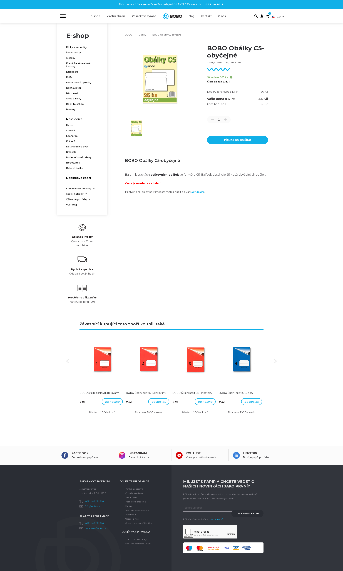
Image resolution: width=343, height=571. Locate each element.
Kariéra (128, 506)
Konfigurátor (73, 87)
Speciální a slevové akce (137, 510)
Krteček (71, 151)
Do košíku (112, 402)
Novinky (71, 109)
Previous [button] (67, 361)
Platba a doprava (134, 488)
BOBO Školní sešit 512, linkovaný (146, 392)
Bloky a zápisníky (76, 47)
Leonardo (72, 135)
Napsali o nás (131, 518)
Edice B (71, 141)
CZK (279, 16)
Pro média (130, 514)
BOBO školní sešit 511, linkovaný (99, 392)
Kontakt (206, 16)
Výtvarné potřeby (76, 199)
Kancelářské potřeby (78, 188)
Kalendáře (72, 71)
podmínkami (215, 519)
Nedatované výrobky (78, 82)
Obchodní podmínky (136, 539)
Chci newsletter (247, 513)
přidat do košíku (237, 140)
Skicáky (70, 57)
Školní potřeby (74, 193)
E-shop (95, 16)
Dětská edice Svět (77, 146)
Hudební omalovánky (78, 157)
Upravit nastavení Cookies (138, 523)
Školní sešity (73, 52)
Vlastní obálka (116, 16)
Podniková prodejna (135, 501)
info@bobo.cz (92, 506)
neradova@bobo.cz (95, 528)
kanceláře (197, 191)
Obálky (142, 34)
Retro (69, 125)
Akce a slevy (73, 98)
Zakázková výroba (144, 16)
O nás (222, 16)
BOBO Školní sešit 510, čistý (236, 392)
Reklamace (130, 497)
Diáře (69, 77)
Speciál (70, 130)
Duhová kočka (74, 168)
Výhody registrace (134, 493)
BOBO (128, 34)
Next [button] (275, 361)
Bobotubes (73, 162)
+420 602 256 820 (94, 501)
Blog (191, 16)
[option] (102, 378)
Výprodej (71, 204)
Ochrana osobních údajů (138, 543)
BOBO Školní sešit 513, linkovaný (192, 392)
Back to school (75, 103)
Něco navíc (72, 93)
